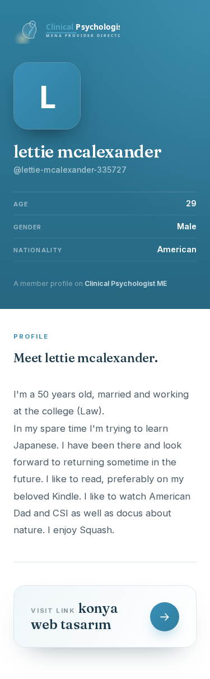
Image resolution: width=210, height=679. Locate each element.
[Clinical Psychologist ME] (66, 40)
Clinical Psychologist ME (126, 283)
